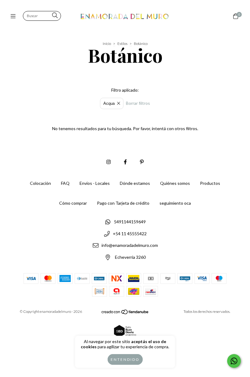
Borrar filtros (138, 103)
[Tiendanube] (125, 313)
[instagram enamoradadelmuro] (108, 161)
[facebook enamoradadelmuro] (125, 161)
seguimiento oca (175, 203)
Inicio (107, 43)
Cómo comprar (73, 203)
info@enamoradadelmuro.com (130, 245)
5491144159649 (130, 221)
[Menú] (14, 16)
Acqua (109, 103)
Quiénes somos (175, 183)
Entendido (125, 359)
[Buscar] (54, 15)
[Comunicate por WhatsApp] (234, 361)
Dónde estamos (135, 183)
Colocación (40, 183)
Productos (210, 183)
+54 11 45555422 (130, 233)
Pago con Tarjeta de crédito (123, 203)
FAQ (65, 183)
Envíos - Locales (95, 183)
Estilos (122, 43)
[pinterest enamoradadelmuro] (142, 161)
